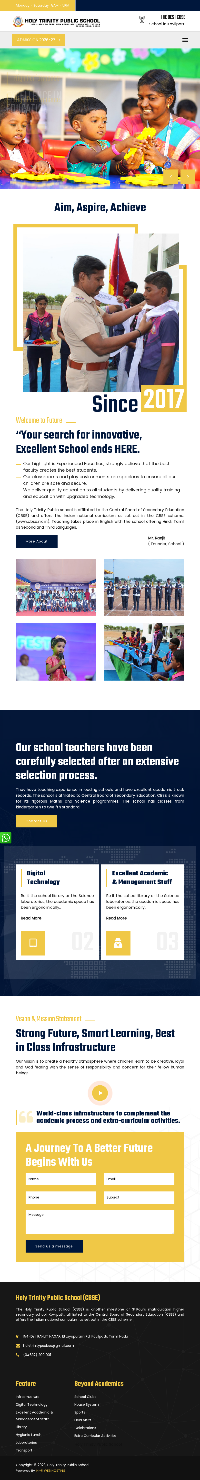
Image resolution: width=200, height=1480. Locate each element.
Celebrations (85, 1427)
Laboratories (26, 1442)
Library (21, 1426)
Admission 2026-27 (36, 40)
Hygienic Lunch (28, 1434)
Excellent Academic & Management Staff (34, 1416)
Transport (24, 1450)
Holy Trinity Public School (98, 1444)
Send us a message (54, 1246)
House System (86, 1404)
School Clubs (85, 1396)
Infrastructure (28, 1396)
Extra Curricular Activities (95, 1435)
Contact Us (36, 821)
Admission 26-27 (26, 136)
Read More (31, 918)
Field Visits (82, 1420)
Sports (79, 1412)
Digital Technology (32, 1404)
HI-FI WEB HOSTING (50, 1470)
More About (37, 541)
